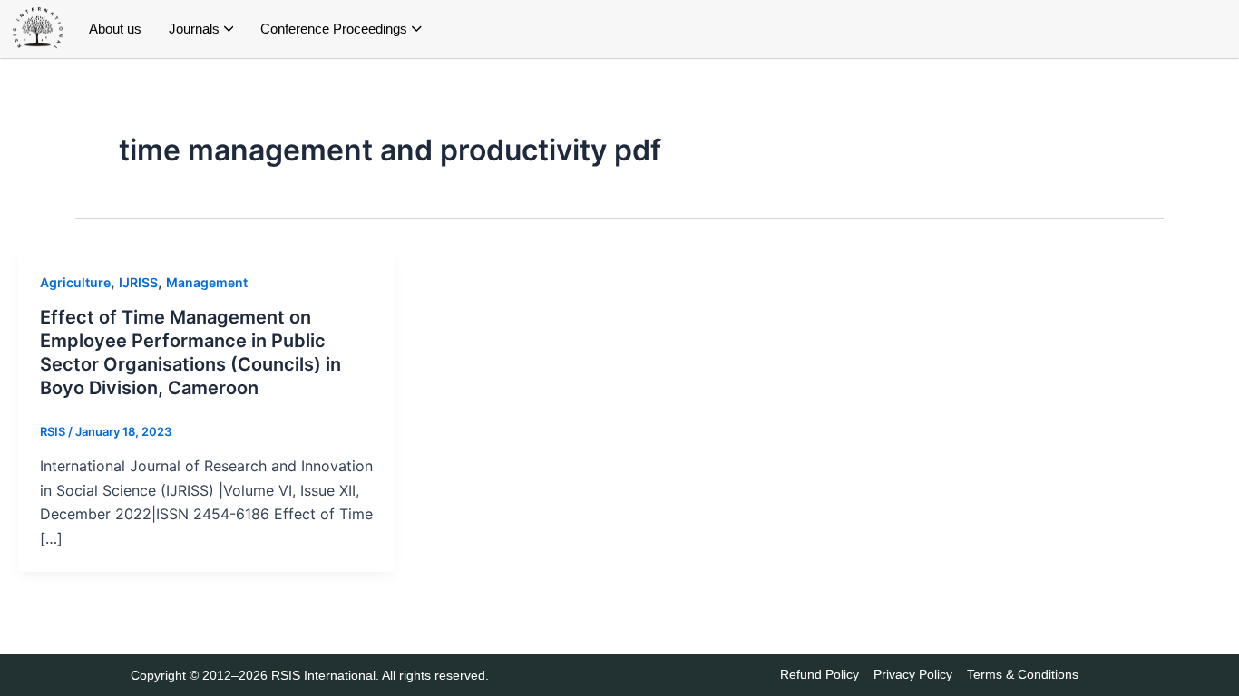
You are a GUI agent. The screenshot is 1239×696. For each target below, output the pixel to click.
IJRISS (138, 282)
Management (207, 282)
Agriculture (75, 282)
